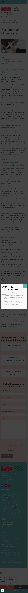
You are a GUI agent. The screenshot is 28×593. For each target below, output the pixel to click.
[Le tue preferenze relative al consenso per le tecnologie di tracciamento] (2, 590)
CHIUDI (25, 286)
